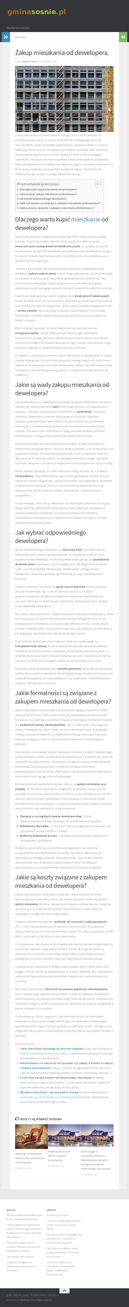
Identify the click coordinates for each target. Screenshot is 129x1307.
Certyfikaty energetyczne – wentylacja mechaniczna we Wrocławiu (21, 1266)
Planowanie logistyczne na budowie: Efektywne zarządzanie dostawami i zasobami (23, 1246)
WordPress (25, 1300)
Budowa (20, 37)
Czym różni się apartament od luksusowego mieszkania (56, 1077)
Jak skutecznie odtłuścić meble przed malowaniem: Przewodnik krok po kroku (63, 1252)
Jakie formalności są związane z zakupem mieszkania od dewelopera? (59, 203)
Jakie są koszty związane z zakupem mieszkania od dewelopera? (56, 208)
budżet (88, 1026)
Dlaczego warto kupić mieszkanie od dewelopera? (48, 189)
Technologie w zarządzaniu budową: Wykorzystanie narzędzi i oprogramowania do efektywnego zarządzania (95, 1160)
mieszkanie (85, 219)
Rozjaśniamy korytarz (58, 1215)
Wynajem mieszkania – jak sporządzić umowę (49, 1092)
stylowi (94, 311)
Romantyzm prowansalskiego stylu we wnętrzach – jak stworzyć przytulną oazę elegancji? (64, 1238)
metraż (44, 739)
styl (88, 624)
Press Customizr (44, 1300)
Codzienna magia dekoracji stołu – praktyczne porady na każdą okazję (64, 1224)
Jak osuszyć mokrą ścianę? (20, 1256)
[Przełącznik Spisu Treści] (96, 184)
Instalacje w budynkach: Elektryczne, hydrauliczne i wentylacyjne (29, 1158)
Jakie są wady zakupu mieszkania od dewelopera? (48, 194)
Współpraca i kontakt (18, 27)
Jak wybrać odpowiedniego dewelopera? (43, 198)
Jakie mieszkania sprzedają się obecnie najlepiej (51, 1048)
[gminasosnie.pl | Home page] (37, 12)
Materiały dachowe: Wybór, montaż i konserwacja (59, 1156)
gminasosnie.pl (30, 61)
